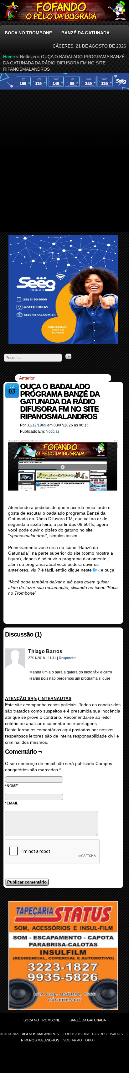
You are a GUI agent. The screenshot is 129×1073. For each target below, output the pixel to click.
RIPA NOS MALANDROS (40, 1040)
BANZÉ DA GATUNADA (85, 32)
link (97, 569)
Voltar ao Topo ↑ (79, 1040)
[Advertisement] (64, 157)
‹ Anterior (26, 377)
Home (9, 56)
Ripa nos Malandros (40, 1034)
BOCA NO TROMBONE (28, 32)
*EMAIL (11, 803)
